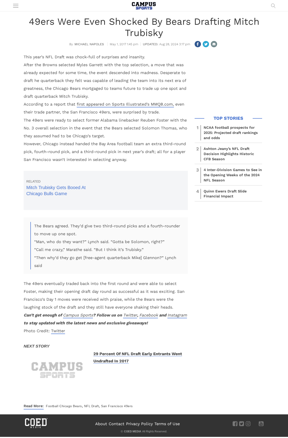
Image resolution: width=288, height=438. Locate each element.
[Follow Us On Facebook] (235, 423)
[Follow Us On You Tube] (261, 423)
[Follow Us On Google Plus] (254, 423)
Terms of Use (167, 423)
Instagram (177, 315)
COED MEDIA (132, 431)
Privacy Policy (139, 423)
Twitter (130, 315)
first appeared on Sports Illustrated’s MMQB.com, (125, 104)
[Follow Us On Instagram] (248, 423)
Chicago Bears (70, 406)
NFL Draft (91, 406)
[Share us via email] (214, 44)
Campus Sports (78, 315)
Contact (116, 423)
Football (52, 406)
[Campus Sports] (144, 5)
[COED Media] (36, 427)
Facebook (148, 315)
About (101, 423)
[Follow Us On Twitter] (241, 423)
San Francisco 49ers (117, 406)
